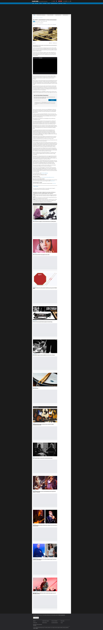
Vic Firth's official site (44, 173)
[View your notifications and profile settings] (67, 1)
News (34, 21)
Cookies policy (35, 622)
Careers (62, 622)
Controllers (44, 3)
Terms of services (44, 102)
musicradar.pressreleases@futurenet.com (47, 177)
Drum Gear (37, 17)
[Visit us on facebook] (56, 1)
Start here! (54, 183)
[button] (69, 1)
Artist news (36, 3)
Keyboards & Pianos (54, 3)
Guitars (40, 3)
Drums (49, 3)
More (64, 3)
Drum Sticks (41, 17)
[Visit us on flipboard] (61, 1)
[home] (33, 3)
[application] (45, 66)
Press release (38, 21)
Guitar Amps (60, 3)
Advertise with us (44, 622)
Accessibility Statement (55, 622)
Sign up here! (53, 180)
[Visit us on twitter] (57, 1)
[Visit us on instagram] (58, 1)
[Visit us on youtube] (60, 1)
